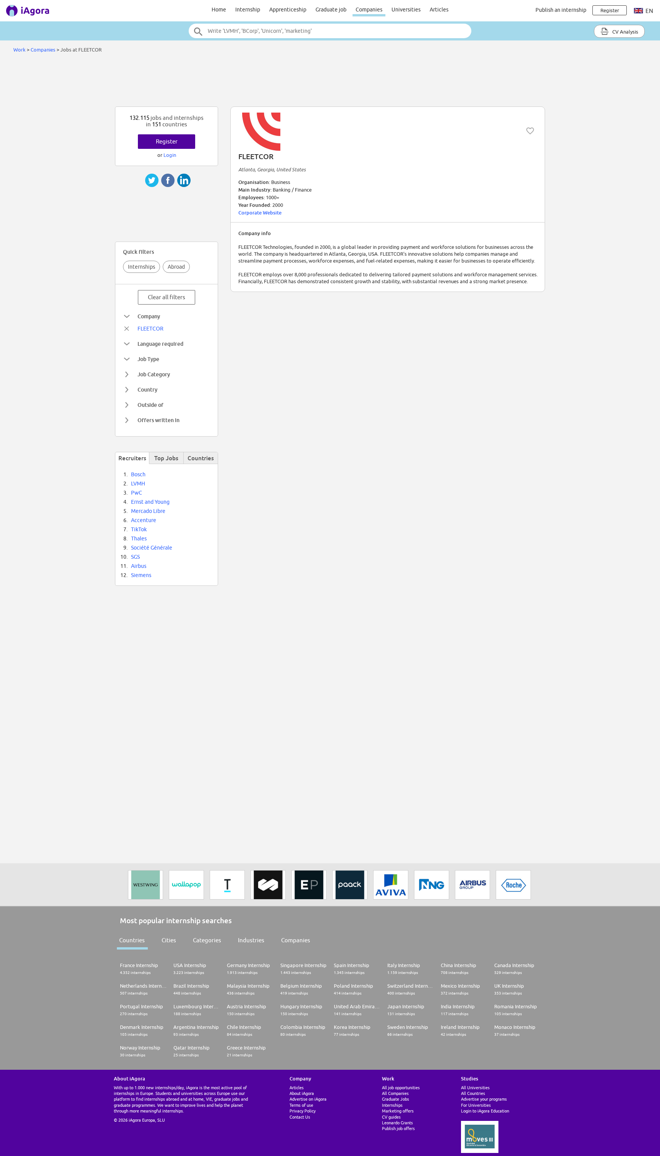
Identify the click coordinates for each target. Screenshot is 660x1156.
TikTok (139, 529)
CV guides (391, 1116)
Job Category (154, 374)
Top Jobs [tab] (166, 458)
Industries (251, 940)
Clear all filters (166, 297)
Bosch (138, 474)
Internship (247, 9)
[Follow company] (530, 131)
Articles (439, 9)
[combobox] (330, 31)
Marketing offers (398, 1110)
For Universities (476, 1105)
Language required (160, 343)
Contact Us (300, 1116)
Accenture (143, 520)
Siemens (141, 575)
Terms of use (301, 1105)
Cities (169, 940)
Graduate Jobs (395, 1098)
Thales (139, 538)
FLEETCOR (150, 329)
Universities (406, 9)
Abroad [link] (176, 267)
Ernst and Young (150, 502)
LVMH (138, 483)
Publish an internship (560, 10)
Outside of (150, 404)
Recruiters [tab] (132, 458)
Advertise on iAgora (308, 1098)
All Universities (475, 1087)
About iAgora (302, 1093)
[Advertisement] (330, 81)
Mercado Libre (148, 511)
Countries (132, 940)
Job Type (148, 359)
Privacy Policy (302, 1110)
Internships (141, 267)
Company (149, 316)
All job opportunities (401, 1087)
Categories (207, 940)
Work (19, 50)
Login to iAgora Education (485, 1110)
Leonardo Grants (397, 1122)
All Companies (395, 1093)
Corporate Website (259, 213)
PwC (136, 493)
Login (169, 155)
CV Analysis (624, 32)
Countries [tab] (201, 458)
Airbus (138, 566)
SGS (135, 557)
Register (167, 141)
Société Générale (151, 548)
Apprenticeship (287, 9)
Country (147, 389)
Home (219, 9)
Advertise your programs (484, 1098)
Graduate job (330, 9)
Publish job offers (398, 1128)
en (648, 11)
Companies (369, 9)
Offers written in (159, 420)
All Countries (473, 1093)
